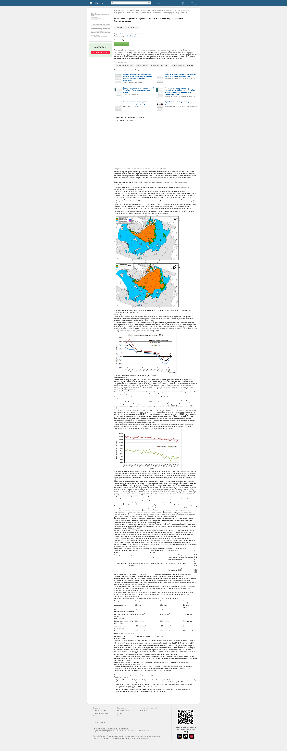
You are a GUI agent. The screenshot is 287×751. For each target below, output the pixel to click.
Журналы (143, 710)
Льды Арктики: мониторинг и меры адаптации (177, 103)
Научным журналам (123, 710)
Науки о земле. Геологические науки (164, 10)
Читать (121, 44)
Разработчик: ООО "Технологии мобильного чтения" (111, 729)
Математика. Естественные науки (138, 10)
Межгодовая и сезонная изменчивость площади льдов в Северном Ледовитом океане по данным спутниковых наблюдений (137, 77)
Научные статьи (119, 10)
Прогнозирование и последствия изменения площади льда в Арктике (136, 103)
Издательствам (122, 708)
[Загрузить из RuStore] (185, 736)
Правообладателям (99, 710)
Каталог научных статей (148, 708)
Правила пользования (100, 713)
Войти (192, 2)
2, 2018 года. (131, 36)
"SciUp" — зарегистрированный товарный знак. (119, 738)
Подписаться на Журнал (100, 52)
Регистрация (193, 4)
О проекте (96, 708)
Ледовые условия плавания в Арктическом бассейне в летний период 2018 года (180, 75)
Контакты (96, 716)
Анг (196, 24)
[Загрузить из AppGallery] (191, 736)
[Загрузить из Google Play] (179, 736)
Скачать (135, 44)
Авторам (119, 713)
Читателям (120, 716)
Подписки (160, 3)
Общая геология (181, 13)
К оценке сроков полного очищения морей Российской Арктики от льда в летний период (138, 90)
